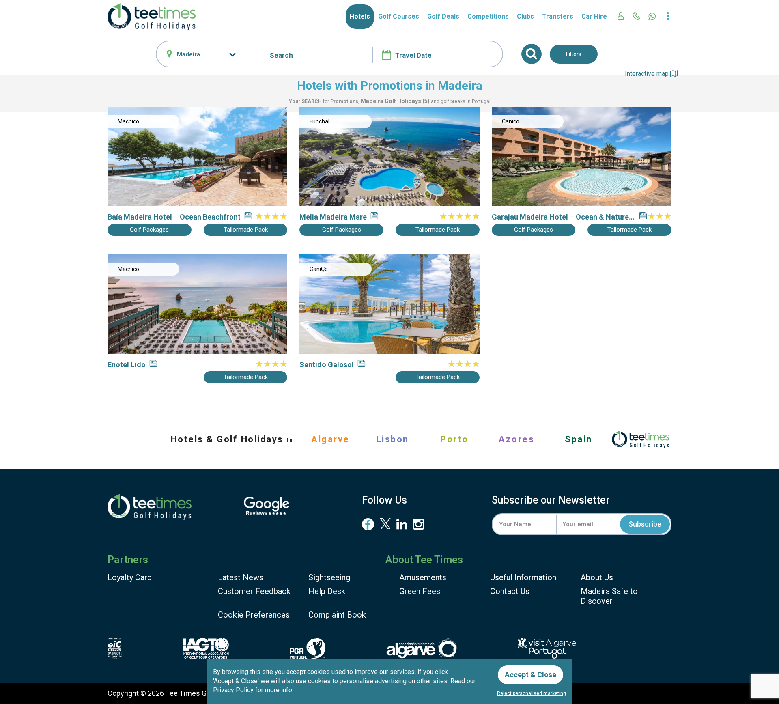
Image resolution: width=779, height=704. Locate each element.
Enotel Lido (127, 364)
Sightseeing (329, 577)
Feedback (254, 591)
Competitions (488, 16)
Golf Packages (149, 229)
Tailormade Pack (246, 229)
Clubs (525, 16)
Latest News (240, 577)
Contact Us (509, 591)
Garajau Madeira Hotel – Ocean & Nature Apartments (560, 217)
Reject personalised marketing (531, 693)
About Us (597, 577)
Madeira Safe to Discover (609, 596)
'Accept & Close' (236, 681)
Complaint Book (337, 615)
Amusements (422, 577)
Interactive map (647, 74)
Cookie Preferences (254, 615)
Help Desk (326, 591)
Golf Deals (443, 16)
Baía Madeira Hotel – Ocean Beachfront (174, 217)
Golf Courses (398, 16)
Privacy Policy (233, 690)
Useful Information (523, 577)
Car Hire (594, 16)
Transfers (557, 16)
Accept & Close (530, 674)
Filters (573, 54)
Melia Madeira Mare (333, 217)
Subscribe (644, 524)
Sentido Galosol (326, 364)
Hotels (360, 16)
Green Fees (419, 591)
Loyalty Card (130, 577)
